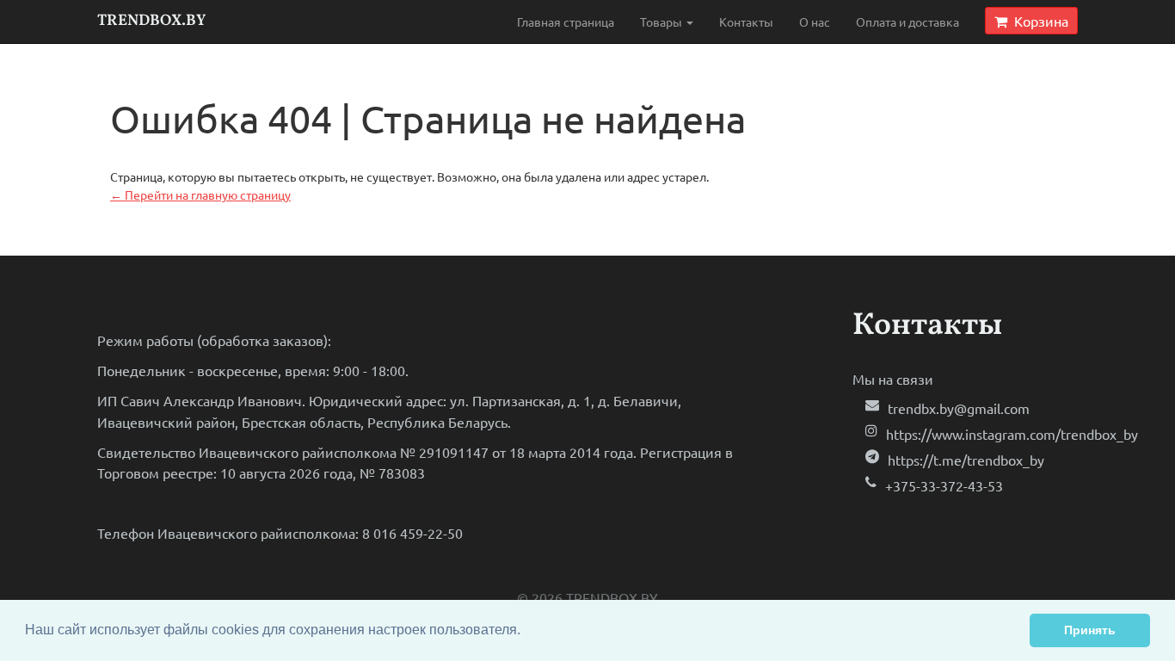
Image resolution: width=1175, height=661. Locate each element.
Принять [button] (1090, 630)
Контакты (746, 21)
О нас (814, 21)
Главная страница (565, 21)
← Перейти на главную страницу (200, 194)
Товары (662, 21)
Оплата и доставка (907, 21)
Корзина (1037, 20)
